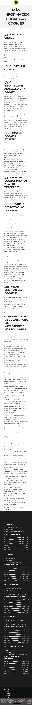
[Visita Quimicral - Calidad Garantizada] (16, 693)
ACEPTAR (17, 703)
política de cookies (26, 701)
